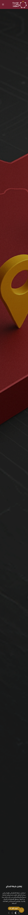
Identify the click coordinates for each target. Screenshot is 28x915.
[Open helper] (21, 910)
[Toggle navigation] (3, 4)
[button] (19, 913)
